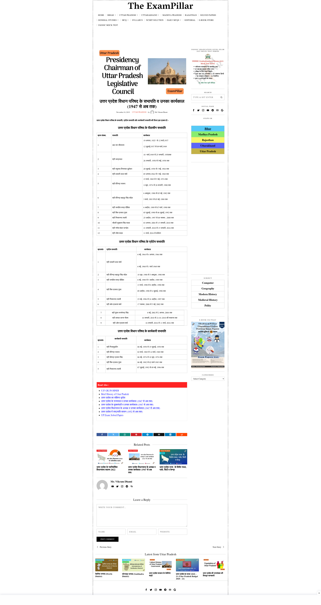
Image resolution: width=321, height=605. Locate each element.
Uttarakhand (207, 145)
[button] (221, 97)
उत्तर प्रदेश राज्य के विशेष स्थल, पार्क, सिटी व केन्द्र (173, 468)
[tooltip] (102, 434)
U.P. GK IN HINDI (110, 390)
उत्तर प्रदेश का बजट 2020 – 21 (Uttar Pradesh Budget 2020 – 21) (187, 576)
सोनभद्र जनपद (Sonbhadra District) (133, 575)
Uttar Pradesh (139, 112)
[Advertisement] (160, 40)
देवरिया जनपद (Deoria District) (103, 575)
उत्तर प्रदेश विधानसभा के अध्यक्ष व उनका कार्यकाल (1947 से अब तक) (142, 470)
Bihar (208, 128)
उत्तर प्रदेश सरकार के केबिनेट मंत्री (160, 574)
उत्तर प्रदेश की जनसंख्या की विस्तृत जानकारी (213, 574)
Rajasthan (208, 140)
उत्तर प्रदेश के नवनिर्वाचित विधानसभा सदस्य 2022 (107, 468)
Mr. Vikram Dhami (161, 112)
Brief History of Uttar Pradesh (115, 394)
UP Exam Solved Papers (112, 415)
